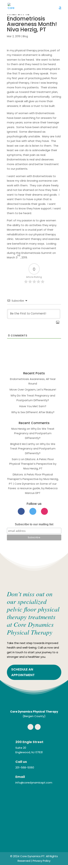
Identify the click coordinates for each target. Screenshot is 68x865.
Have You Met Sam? (32, 406)
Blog (25, 36)
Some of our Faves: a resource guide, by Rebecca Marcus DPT (32, 488)
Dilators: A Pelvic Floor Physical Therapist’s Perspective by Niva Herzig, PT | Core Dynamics (33, 479)
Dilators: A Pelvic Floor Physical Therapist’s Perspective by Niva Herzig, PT (32, 463)
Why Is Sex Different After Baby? (32, 412)
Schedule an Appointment (23, 672)
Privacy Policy (41, 861)
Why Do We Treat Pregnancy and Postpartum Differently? (34, 433)
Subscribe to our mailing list (34, 524)
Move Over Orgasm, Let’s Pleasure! (33, 389)
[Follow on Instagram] (38, 727)
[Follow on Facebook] (30, 727)
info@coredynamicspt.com (33, 782)
